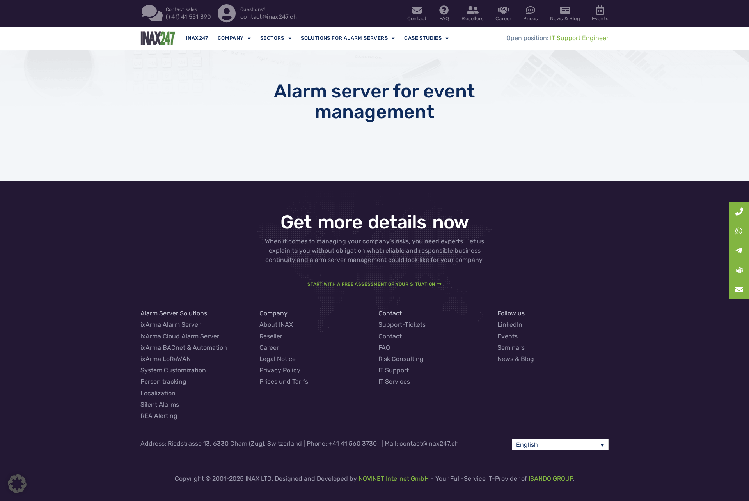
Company (231, 38)
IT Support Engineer (579, 38)
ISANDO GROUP (551, 478)
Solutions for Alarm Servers (344, 38)
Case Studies (423, 38)
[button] (560, 444)
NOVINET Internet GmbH (394, 478)
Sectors (272, 38)
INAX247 (197, 38)
